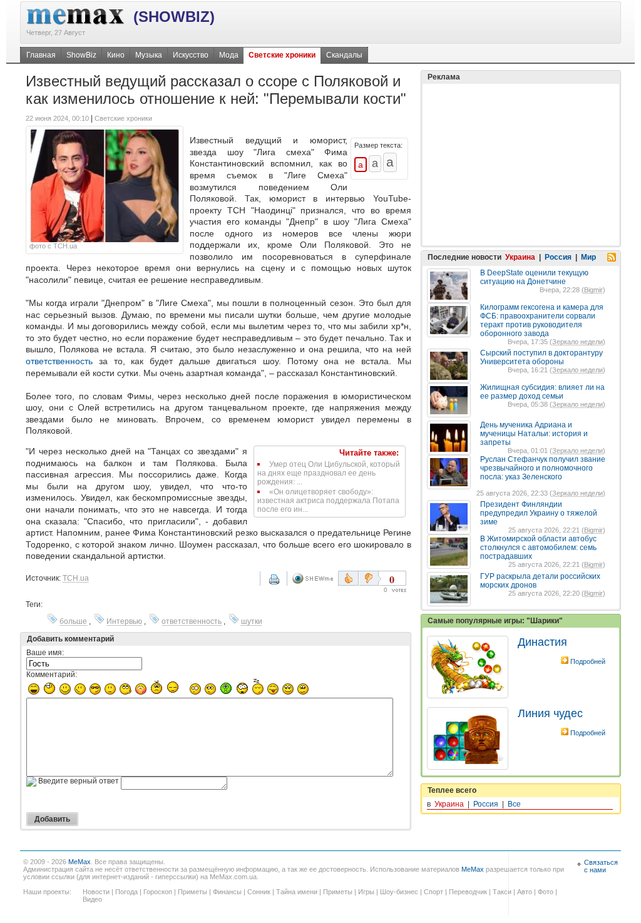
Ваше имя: (45, 652)
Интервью (124, 621)
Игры (366, 891)
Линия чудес (550, 713)
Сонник (258, 891)
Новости (96, 891)
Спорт (433, 891)
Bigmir (593, 289)
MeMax (79, 861)
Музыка (148, 55)
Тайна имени (296, 891)
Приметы (192, 891)
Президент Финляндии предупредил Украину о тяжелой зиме (538, 513)
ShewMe (315, 578)
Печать (282, 583)
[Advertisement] (521, 164)
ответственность (59, 361)
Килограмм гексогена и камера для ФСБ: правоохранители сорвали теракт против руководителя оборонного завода (541, 320)
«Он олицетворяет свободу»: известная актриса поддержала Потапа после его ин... (328, 500)
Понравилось (348, 578)
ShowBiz (81, 55)
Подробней (587, 661)
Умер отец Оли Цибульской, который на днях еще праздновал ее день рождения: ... (328, 473)
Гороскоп (157, 891)
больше (73, 621)
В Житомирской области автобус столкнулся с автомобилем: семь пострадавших (538, 547)
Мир (588, 257)
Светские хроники (282, 55)
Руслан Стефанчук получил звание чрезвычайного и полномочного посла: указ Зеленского (542, 468)
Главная (41, 55)
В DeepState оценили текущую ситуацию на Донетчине (534, 277)
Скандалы (344, 55)
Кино (116, 55)
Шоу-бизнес (399, 891)
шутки (251, 621)
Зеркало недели (577, 341)
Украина (520, 257)
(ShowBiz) (174, 16)
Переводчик (468, 891)
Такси (502, 891)
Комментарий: (51, 674)
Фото (545, 891)
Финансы (227, 891)
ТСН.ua (76, 578)
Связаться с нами (601, 866)
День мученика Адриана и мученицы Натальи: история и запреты (534, 434)
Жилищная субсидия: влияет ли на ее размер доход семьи (542, 391)
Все (514, 804)
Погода (126, 891)
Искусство (190, 55)
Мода (228, 55)
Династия (542, 642)
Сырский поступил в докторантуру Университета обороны (541, 357)
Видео (92, 899)
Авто (524, 891)
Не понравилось (370, 578)
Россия (558, 257)
